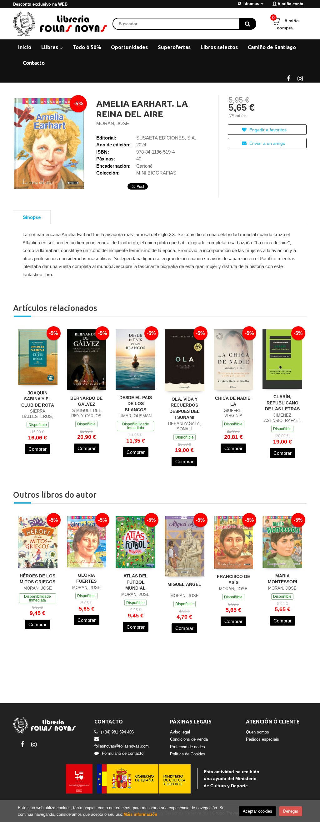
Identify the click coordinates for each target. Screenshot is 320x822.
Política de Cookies (187, 754)
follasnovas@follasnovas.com (121, 746)
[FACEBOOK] (288, 78)
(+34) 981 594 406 (117, 732)
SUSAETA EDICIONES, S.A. (166, 137)
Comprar (37, 449)
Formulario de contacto (122, 753)
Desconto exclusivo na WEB (40, 4)
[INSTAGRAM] (300, 78)
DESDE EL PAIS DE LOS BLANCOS (135, 403)
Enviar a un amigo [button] (266, 143)
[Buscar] (247, 24)
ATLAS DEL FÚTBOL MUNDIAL (135, 582)
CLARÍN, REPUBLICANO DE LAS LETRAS (282, 402)
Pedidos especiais (262, 739)
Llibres (50, 47)
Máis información (140, 814)
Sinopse (32, 217)
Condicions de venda (189, 739)
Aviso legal (180, 732)
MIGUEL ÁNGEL (184, 584)
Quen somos (257, 732)
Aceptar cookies (257, 811)
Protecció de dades (187, 746)
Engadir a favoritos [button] (267, 129)
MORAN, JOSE (112, 123)
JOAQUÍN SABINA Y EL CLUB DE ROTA (37, 399)
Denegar (290, 811)
